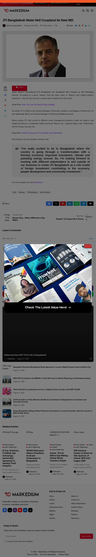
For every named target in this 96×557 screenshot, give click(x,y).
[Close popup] (88, 246)
